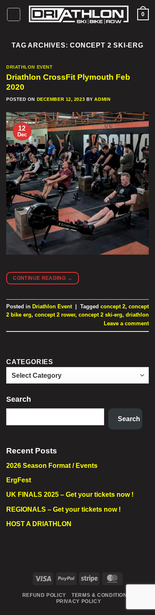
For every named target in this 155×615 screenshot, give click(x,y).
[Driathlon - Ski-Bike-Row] (79, 14)
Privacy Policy (78, 601)
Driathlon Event (29, 66)
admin (102, 99)
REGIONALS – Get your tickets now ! (63, 509)
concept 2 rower (55, 315)
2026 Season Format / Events (52, 465)
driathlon (137, 315)
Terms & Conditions (101, 595)
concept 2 (112, 306)
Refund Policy (44, 595)
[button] (13, 14)
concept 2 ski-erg (100, 315)
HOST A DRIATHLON (39, 523)
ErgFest (18, 480)
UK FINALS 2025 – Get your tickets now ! (70, 494)
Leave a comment (126, 323)
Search (18, 399)
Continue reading (42, 278)
